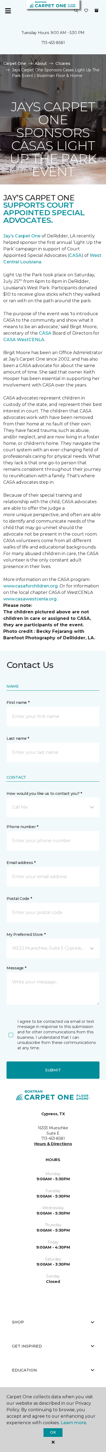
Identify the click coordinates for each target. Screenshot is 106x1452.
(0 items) (96, 10)
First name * (18, 702)
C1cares (62, 63)
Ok (53, 1432)
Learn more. (74, 1422)
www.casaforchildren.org (30, 586)
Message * (16, 968)
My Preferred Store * (26, 934)
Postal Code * (19, 898)
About (41, 63)
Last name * (18, 738)
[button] (76, 11)
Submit (53, 1070)
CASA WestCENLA (23, 339)
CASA (75, 255)
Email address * (21, 863)
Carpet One (14, 63)
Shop (18, 1322)
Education (24, 1370)
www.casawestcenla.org (30, 598)
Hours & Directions (53, 1143)
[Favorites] (86, 11)
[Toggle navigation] (7, 10)
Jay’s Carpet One (21, 235)
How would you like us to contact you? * (44, 793)
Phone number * (22, 827)
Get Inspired (27, 1346)
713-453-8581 (53, 42)
